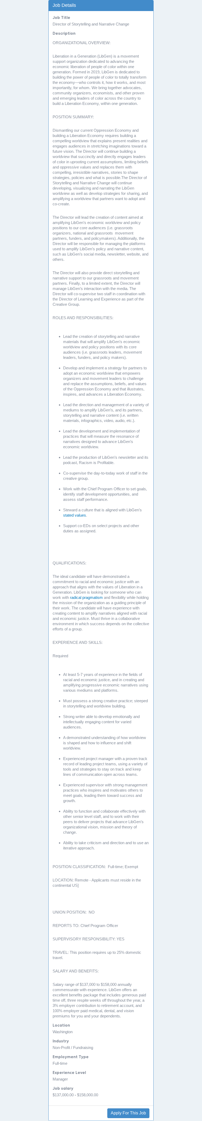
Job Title (61, 17)
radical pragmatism (86, 597)
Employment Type (71, 1056)
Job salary (63, 1088)
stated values (74, 515)
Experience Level (69, 1072)
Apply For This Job (128, 1113)
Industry (61, 1040)
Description (64, 33)
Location (61, 1025)
